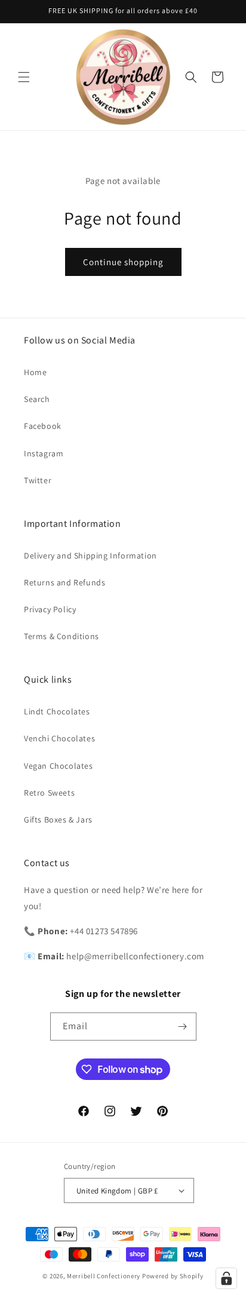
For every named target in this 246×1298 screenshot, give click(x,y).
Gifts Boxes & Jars (58, 819)
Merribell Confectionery (103, 1276)
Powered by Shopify (173, 1276)
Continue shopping (123, 262)
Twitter (37, 480)
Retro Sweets (49, 792)
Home (35, 372)
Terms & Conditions (61, 636)
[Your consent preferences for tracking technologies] (226, 1278)
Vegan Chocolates (58, 765)
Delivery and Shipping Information (90, 555)
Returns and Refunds (64, 582)
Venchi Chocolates (59, 738)
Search (37, 399)
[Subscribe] (183, 1026)
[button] (24, 77)
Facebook (42, 426)
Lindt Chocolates (57, 711)
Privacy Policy (50, 609)
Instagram (43, 453)
